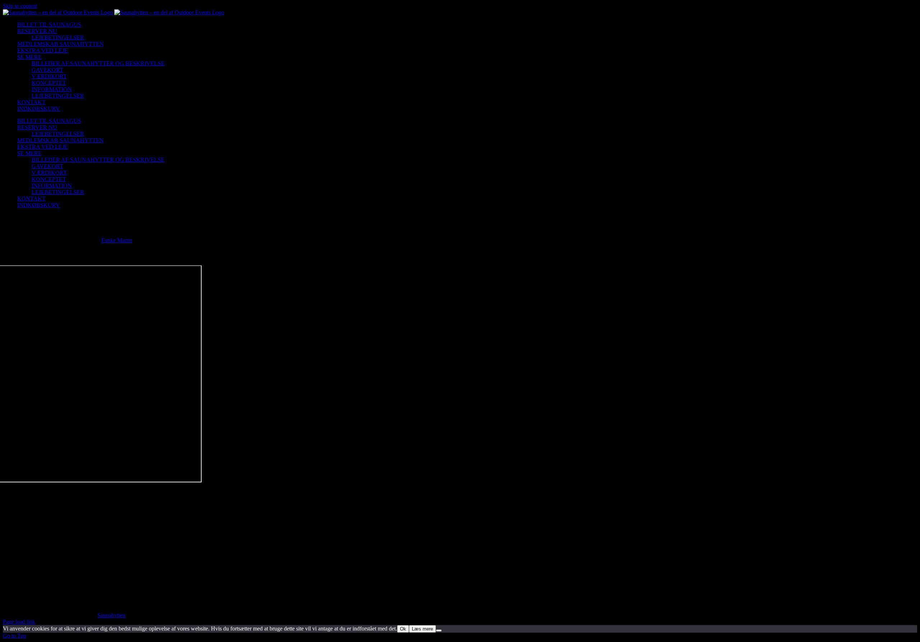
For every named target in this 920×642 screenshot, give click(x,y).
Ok (403, 629)
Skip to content (20, 6)
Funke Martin (116, 240)
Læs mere (422, 629)
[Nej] (439, 630)
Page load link (19, 622)
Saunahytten (111, 615)
